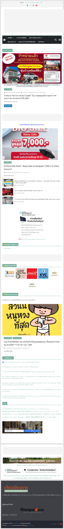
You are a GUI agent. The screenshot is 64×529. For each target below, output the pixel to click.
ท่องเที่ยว (10, 38)
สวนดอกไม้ (21, 414)
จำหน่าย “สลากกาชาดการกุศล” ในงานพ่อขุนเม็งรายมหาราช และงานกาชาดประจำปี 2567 (30, 97)
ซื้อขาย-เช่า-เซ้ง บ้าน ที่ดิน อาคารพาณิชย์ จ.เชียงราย (32, 465)
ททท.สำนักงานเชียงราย (25, 411)
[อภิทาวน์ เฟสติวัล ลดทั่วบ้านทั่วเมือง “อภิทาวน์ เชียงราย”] (7, 192)
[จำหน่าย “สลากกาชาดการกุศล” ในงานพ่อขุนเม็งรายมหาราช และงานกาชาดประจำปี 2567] (32, 70)
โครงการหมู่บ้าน (52, 417)
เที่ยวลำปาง (45, 417)
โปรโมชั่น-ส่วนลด (7, 162)
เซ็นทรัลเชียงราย (21, 417)
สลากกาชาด (43, 92)
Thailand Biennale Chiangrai (20, 409)
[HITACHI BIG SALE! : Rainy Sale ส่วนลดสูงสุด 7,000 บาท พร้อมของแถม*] (32, 144)
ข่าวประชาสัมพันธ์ (21, 38)
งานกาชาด (24, 92)
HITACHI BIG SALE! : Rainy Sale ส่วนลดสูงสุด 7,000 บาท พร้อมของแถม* (31, 167)
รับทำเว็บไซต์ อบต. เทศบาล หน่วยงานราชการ (33, 239)
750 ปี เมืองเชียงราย (7, 409)
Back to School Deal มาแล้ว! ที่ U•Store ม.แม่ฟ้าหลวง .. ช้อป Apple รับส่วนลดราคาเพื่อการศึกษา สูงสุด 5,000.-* (37, 182)
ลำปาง (57, 411)
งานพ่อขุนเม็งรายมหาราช (33, 92)
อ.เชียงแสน (46, 414)
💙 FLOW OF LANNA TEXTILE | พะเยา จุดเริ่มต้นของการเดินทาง (21, 362)
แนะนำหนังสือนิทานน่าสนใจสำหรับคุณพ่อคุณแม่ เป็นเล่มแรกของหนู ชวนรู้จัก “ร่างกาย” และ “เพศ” (32, 343)
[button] (13, 38)
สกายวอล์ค (15, 414)
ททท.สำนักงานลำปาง (9, 411)
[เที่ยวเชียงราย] (4, 40)
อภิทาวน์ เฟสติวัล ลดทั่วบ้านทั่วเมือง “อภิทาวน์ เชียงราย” (28, 190)
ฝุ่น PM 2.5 (41, 411)
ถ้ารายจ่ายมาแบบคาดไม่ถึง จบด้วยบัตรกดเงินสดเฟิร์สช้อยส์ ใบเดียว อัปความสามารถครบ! (37, 199)
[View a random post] (60, 40)
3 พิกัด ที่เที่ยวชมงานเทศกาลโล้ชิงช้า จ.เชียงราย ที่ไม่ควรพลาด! (33, 3)
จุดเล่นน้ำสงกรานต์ (42, 409)
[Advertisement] (34, 21)
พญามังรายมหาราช (48, 411)
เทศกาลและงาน (12, 42)
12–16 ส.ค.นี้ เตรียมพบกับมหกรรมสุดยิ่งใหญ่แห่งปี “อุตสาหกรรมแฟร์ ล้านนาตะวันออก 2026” (28, 371)
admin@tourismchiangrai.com (22, 172)
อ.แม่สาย (58, 414)
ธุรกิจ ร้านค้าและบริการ (35, 38)
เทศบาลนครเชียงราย (34, 417)
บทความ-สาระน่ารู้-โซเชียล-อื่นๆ (27, 42)
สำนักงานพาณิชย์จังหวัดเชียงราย (33, 414)
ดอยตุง (48, 409)
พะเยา (54, 411)
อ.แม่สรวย (52, 414)
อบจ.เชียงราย (5, 417)
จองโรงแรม (41, 42)
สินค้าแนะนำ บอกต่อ (17, 338)
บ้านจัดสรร (35, 411)
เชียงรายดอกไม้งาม (13, 417)
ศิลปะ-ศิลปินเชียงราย (7, 414)
